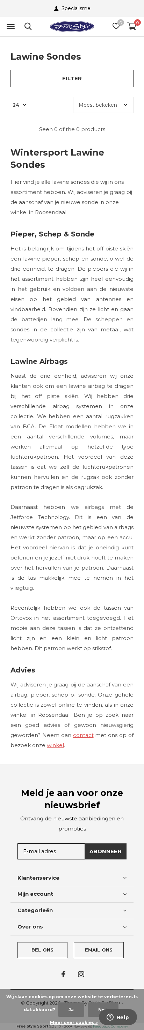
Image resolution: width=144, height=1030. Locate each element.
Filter (72, 78)
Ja (71, 1009)
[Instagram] (81, 974)
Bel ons (42, 950)
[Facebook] (63, 974)
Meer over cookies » (74, 1022)
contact (83, 735)
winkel (55, 745)
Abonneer (105, 851)
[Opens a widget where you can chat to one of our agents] (118, 1018)
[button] (10, 26)
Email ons (99, 950)
